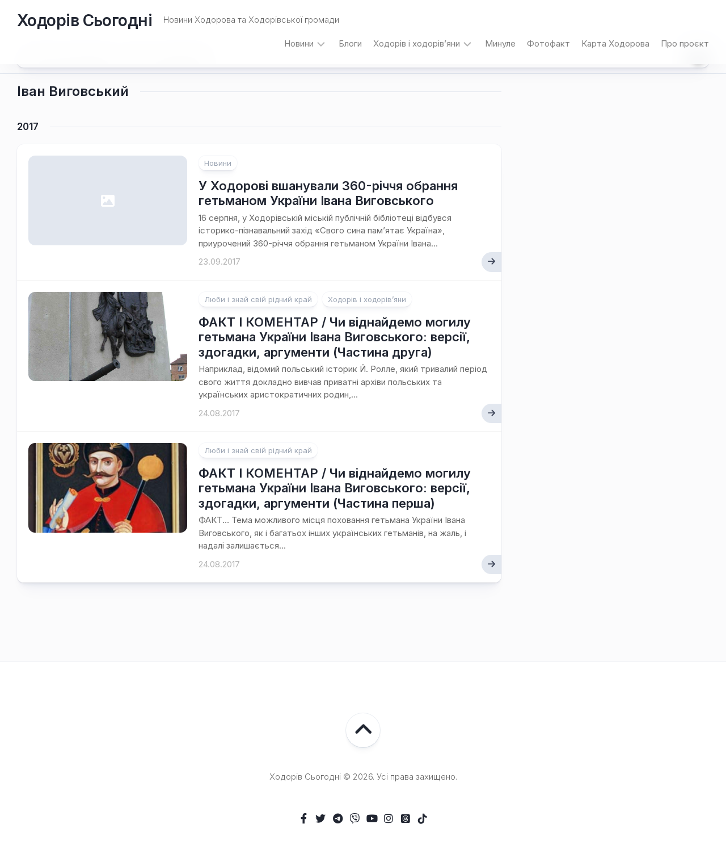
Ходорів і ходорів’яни (416, 43)
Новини (299, 43)
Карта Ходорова (615, 43)
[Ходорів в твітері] (320, 818)
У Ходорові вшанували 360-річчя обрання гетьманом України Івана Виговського (328, 193)
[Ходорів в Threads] (405, 818)
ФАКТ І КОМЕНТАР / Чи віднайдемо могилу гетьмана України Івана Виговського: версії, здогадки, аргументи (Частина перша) (335, 488)
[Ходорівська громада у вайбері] (354, 818)
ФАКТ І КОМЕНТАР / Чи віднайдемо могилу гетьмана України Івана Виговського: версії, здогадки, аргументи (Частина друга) (335, 337)
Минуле (500, 43)
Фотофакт (548, 43)
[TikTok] (422, 818)
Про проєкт (685, 43)
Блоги (350, 43)
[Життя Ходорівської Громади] (303, 818)
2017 (28, 126)
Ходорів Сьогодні (84, 20)
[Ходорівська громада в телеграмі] (337, 818)
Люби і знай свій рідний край (258, 299)
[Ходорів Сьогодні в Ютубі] (371, 818)
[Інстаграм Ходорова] (388, 818)
